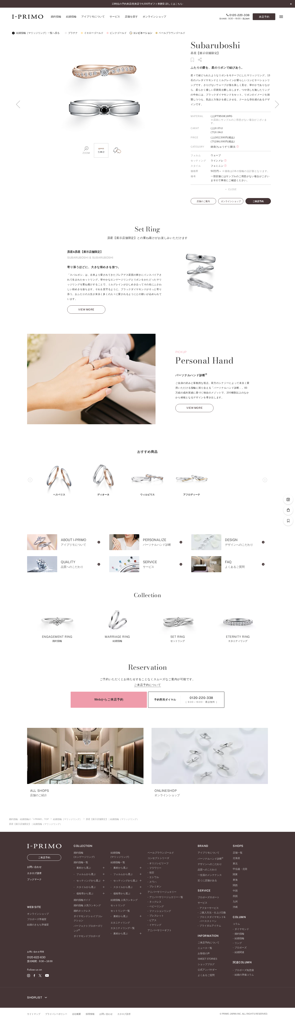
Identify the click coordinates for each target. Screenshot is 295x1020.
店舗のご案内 (203, 201)
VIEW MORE (86, 309)
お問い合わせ (106, 1014)
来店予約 (264, 16)
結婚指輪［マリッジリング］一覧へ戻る (38, 33)
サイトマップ (33, 1014)
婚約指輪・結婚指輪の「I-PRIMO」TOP (29, 819)
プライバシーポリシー (56, 1014)
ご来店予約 (258, 201)
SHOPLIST (35, 997)
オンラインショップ (231, 201)
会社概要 (76, 1014)
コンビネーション (142, 33)
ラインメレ (217, 160)
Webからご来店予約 (108, 699)
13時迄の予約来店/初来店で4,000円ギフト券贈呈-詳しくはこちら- (147, 3)
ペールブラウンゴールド (172, 33)
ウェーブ (216, 155)
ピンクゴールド (118, 33)
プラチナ (73, 33)
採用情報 (90, 1014)
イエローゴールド (93, 33)
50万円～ (216, 171)
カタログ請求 (124, 1014)
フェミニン (217, 165)
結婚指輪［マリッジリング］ (67, 819)
